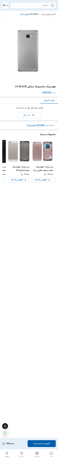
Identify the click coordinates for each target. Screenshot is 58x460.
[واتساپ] (5, 433)
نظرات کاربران (49, 100)
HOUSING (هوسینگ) (29, 14)
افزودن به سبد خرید (41, 443)
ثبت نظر (26, 115)
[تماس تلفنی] (5, 426)
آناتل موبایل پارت (49, 14)
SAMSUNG (46, 92)
